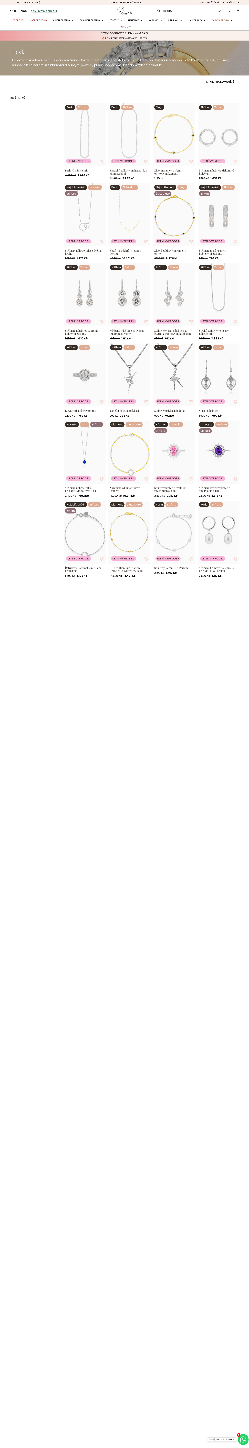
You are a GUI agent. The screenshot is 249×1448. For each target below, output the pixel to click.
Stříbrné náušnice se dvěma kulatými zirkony (127, 332)
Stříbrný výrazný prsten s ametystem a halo (214, 489)
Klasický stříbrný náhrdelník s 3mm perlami (128, 172)
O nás (201, 2)
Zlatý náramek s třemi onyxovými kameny (167, 172)
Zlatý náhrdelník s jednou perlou (125, 252)
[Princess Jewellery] (124, 11)
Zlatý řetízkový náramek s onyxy (170, 252)
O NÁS (13, 11)
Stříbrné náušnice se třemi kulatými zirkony (81, 332)
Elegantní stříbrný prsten (80, 410)
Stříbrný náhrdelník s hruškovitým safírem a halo (81, 489)
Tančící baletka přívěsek (125, 410)
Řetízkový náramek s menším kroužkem (83, 569)
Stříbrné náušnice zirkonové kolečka (216, 172)
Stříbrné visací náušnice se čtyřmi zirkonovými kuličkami (173, 332)
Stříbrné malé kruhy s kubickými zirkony (212, 252)
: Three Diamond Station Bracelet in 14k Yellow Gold (126, 569)
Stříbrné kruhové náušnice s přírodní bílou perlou (216, 569)
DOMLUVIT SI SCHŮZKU (44, 11)
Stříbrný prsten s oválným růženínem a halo (170, 489)
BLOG (24, 11)
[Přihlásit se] (228, 10)
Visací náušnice (208, 410)
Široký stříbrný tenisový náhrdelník (214, 332)
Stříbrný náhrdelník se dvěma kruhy (83, 252)
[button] (238, 10)
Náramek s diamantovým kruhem (125, 489)
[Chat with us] (242, 1439)
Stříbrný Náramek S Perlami (171, 567)
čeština (231, 2)
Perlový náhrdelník (76, 170)
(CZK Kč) (216, 2)
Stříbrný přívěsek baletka (169, 410)
